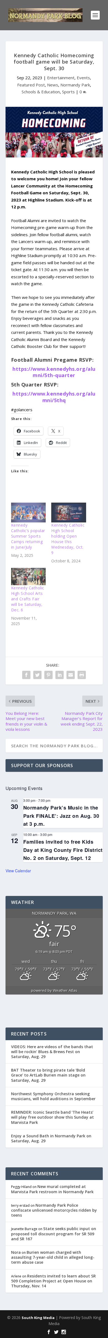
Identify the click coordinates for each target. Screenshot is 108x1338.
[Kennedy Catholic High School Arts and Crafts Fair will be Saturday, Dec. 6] (28, 576)
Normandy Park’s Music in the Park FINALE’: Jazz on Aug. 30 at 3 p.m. (61, 815)
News (52, 85)
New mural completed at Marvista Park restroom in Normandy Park (52, 1189)
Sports (68, 91)
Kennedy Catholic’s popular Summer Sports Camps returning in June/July (28, 536)
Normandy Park (75, 85)
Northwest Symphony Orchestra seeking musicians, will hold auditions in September (53, 1096)
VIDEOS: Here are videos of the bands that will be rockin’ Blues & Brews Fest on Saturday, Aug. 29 (52, 1051)
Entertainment (60, 77)
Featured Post (31, 85)
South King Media (38, 1317)
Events (83, 77)
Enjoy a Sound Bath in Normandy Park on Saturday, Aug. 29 (51, 1138)
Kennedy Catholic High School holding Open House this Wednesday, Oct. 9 (67, 538)
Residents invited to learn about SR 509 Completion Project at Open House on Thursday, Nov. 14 (53, 1280)
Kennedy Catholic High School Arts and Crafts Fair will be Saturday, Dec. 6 (27, 598)
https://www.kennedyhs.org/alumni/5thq (54, 396)
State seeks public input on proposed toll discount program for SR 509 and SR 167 (53, 1233)
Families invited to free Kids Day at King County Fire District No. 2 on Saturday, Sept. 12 (63, 849)
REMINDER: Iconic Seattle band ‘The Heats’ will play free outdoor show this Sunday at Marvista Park (52, 1117)
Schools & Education (41, 91)
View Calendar (18, 870)
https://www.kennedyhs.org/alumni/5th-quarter (54, 372)
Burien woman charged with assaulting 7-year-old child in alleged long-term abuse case (52, 1257)
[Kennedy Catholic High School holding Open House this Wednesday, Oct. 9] (68, 512)
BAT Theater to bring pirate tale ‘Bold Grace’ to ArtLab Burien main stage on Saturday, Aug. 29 (48, 1075)
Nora (16, 1252)
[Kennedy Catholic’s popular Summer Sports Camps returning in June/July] (28, 512)
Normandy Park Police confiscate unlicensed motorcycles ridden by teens (54, 1210)
